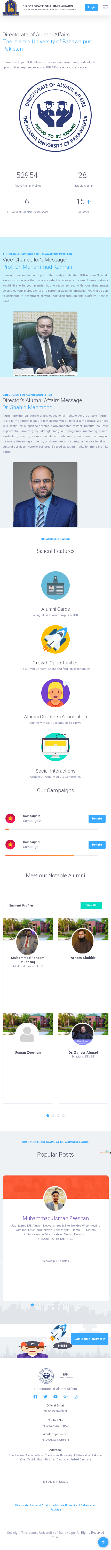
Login (92, 7)
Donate (97, 818)
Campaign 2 (31, 816)
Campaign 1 (31, 842)
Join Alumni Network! (90, 1339)
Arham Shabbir (83, 958)
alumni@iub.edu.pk (56, 1411)
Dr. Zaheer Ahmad (83, 1052)
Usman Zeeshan (28, 1052)
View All (91, 905)
